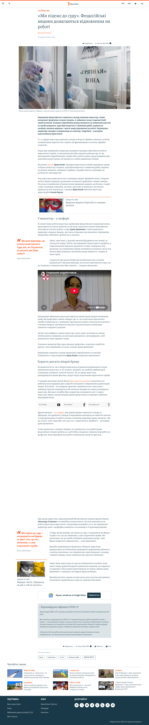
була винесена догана (79, 381)
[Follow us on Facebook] (76, 705)
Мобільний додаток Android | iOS (20, 712)
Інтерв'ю (118, 670)
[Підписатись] (113, 705)
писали (50, 165)
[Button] (87, 43)
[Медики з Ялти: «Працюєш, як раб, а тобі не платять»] (31, 569)
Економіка (28, 683)
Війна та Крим (29, 670)
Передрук (45, 708)
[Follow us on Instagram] (97, 705)
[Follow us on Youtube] (87, 705)
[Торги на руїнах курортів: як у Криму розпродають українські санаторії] (14, 685)
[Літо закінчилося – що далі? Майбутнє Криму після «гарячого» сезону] (60, 685)
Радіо (9, 708)
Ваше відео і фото (14, 704)
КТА (129, 4)
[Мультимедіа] (135, 3)
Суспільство (44, 11)
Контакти (44, 712)
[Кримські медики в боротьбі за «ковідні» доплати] (51, 205)
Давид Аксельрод (44, 33)
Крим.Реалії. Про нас (49, 704)
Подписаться (94, 595)
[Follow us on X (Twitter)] (82, 705)
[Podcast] (107, 705)
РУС (123, 4)
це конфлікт (59, 413)
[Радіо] (142, 3)
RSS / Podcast (12, 717)
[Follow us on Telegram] (92, 705)
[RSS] (102, 705)
